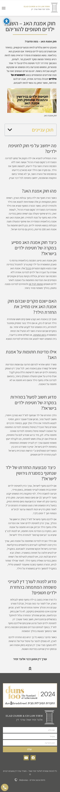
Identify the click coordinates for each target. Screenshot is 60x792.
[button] (4, 8)
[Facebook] (33, 757)
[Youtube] (26, 757)
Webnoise (23, 780)
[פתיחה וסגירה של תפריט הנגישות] (6, 21)
